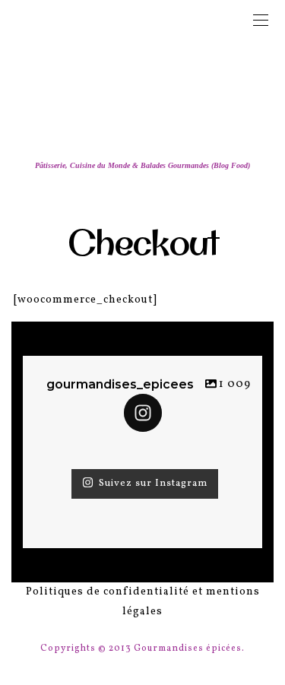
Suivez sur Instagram (153, 483)
